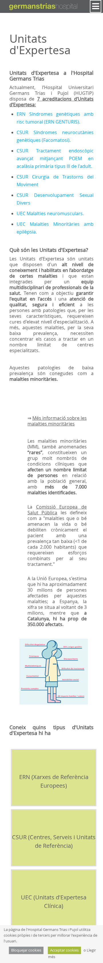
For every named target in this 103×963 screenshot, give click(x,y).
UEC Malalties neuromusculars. (50, 213)
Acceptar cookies (64, 950)
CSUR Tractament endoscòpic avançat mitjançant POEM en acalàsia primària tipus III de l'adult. (55, 158)
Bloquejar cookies (26, 950)
